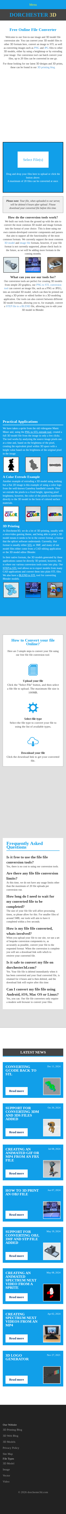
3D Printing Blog (12, 1429)
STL (29, 545)
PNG (36, 48)
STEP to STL (10, 568)
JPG (46, 48)
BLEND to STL (27, 575)
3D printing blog (46, 67)
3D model (9, 243)
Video (6, 1481)
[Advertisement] (33, 104)
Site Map (8, 1453)
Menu (33, 4)
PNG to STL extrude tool (38, 432)
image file (25, 243)
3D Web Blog (10, 1435)
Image (6, 1469)
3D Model (8, 1463)
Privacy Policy (11, 1447)
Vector (6, 1475)
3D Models (9, 1441)
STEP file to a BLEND (18, 306)
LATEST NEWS (33, 1052)
